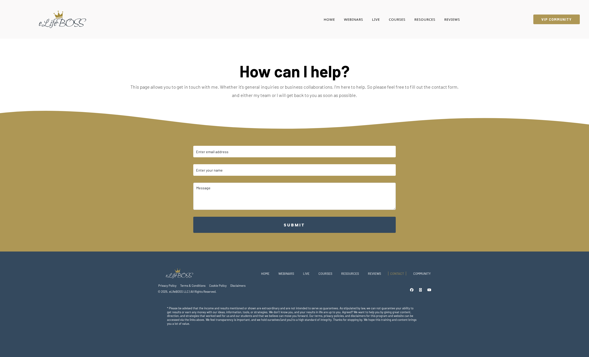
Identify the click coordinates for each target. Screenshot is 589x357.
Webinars (353, 19)
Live (376, 19)
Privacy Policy (167, 285)
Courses (397, 19)
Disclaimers (237, 285)
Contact (397, 273)
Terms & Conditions (192, 285)
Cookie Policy (218, 285)
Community (422, 273)
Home (329, 19)
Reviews (452, 19)
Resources (424, 19)
